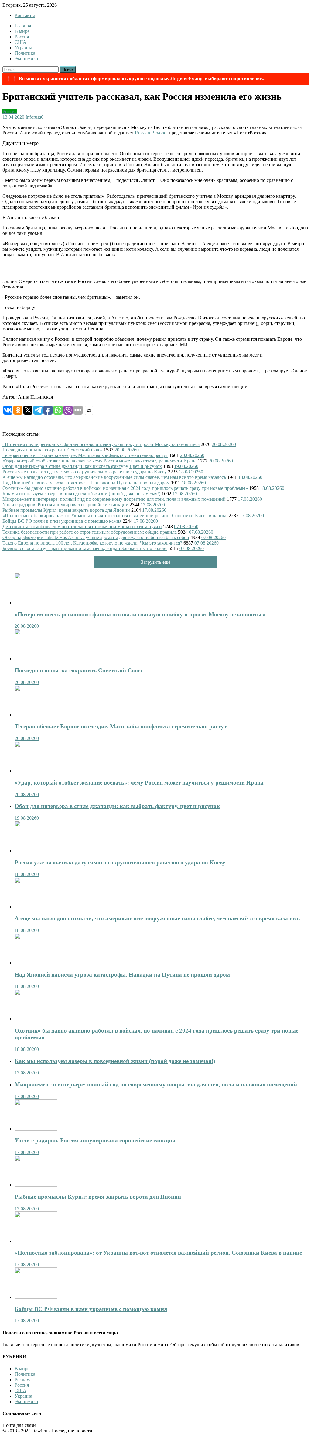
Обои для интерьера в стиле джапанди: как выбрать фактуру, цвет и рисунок (82, 466)
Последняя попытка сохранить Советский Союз (52, 449)
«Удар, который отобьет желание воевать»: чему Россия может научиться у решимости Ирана (99, 460)
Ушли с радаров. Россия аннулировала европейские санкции (65, 504)
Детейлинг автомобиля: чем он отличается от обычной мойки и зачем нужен (82, 526)
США (20, 42)
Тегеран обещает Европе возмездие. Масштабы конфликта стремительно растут (85, 455)
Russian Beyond (150, 132)
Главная (23, 25)
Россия (22, 36)
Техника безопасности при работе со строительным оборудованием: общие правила (89, 532)
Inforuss (33, 117)
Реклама (23, 1379)
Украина (23, 47)
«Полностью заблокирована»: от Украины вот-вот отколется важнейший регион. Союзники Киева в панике (114, 515)
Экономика (26, 58)
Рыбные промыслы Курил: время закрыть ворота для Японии (66, 510)
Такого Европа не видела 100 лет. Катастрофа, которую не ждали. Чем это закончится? (92, 542)
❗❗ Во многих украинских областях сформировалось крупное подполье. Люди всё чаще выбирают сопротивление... (135, 78)
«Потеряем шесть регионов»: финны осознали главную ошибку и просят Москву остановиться (101, 444)
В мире (22, 31)
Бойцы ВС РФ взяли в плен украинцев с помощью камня (61, 521)
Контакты (25, 15)
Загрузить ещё (155, 562)
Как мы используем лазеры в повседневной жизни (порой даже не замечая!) (81, 493)
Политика (25, 53)
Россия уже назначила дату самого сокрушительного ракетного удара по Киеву (84, 471)
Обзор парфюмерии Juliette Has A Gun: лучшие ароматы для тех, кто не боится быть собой (95, 537)
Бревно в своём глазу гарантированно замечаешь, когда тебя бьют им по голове (84, 548)
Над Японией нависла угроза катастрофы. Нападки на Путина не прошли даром (86, 482)
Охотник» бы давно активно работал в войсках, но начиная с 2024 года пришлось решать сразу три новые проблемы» (125, 488)
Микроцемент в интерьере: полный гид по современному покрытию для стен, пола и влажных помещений (114, 499)
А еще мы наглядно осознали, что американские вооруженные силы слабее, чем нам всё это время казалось (114, 477)
